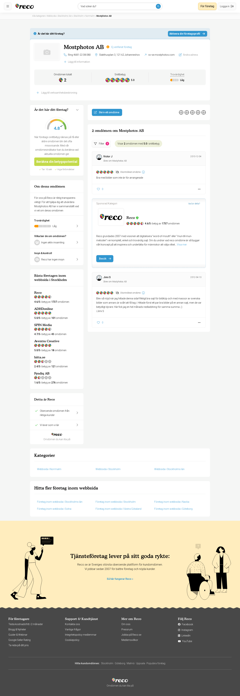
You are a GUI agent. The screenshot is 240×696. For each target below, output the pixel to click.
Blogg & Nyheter (17, 629)
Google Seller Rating (19, 640)
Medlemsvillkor (129, 640)
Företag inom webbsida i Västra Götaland (118, 508)
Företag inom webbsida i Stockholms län (59, 501)
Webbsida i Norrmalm (49, 469)
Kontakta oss (72, 624)
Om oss (125, 624)
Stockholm (107, 663)
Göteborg (120, 663)
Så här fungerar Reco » (120, 578)
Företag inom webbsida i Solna (54, 508)
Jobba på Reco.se (131, 634)
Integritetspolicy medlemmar (80, 634)
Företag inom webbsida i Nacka (171, 501)
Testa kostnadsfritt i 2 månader (25, 624)
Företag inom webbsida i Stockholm (116, 501)
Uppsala (140, 663)
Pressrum (126, 629)
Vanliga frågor (73, 629)
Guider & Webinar (17, 634)
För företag (207, 6)
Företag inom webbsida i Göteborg (173, 508)
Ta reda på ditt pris (18, 645)
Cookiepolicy (72, 640)
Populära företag (156, 663)
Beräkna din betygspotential (56, 161)
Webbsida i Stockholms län (169, 469)
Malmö (131, 663)
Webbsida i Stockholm (108, 469)
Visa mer (182, 244)
